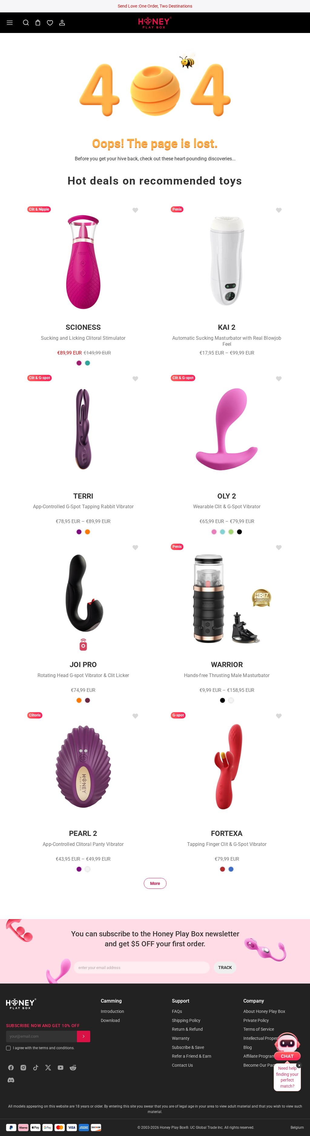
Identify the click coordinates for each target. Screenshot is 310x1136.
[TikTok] (36, 1067)
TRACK (225, 967)
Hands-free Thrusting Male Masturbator (227, 675)
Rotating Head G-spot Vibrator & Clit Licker (83, 675)
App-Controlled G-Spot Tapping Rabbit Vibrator (83, 506)
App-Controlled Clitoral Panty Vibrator (83, 844)
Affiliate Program (259, 1056)
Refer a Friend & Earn (191, 1056)
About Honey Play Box (264, 1011)
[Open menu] (9, 22)
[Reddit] (73, 1067)
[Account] (62, 22)
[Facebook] (11, 1067)
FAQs (177, 1011)
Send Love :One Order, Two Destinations (155, 6)
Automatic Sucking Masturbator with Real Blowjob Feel (226, 341)
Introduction (112, 1011)
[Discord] (11, 1080)
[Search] (25, 22)
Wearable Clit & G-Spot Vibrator (226, 506)
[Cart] (38, 22)
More (155, 883)
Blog (247, 1047)
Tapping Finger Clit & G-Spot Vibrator (227, 844)
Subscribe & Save (188, 1047)
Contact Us (182, 1065)
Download (110, 1020)
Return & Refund (187, 1029)
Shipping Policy (186, 1020)
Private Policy (256, 1020)
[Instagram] (23, 1067)
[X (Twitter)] (48, 1067)
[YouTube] (60, 1067)
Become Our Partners (263, 1065)
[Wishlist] (50, 22)
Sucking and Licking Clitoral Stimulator (83, 338)
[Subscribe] (83, 1036)
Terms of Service (258, 1029)
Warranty (181, 1038)
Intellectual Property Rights (268, 1038)
